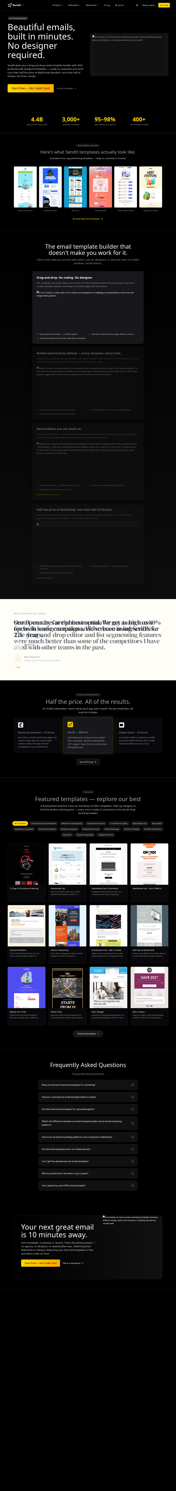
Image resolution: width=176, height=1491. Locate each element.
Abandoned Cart (140, 823)
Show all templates (86, 1033)
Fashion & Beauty (131, 829)
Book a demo (149, 5)
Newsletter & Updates (24, 829)
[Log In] (136, 5)
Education (67, 835)
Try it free (164, 5)
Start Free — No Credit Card (31, 88)
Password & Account (96, 823)
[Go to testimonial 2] (18, 667)
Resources (91, 5)
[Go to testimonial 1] (14, 667)
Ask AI (120, 5)
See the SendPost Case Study (48, 494)
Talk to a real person (72, 1263)
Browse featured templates (86, 218)
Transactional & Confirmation (43, 823)
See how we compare (45, 578)
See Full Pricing (86, 762)
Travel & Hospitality (85, 835)
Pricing (107, 5)
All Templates (20, 823)
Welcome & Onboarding (71, 823)
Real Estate (157, 823)
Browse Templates (65, 88)
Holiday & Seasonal (69, 829)
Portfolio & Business (153, 829)
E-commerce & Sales (119, 823)
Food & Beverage (111, 829)
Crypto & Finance (105, 835)
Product (57, 5)
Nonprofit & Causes (91, 829)
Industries (73, 5)
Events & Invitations (47, 829)
